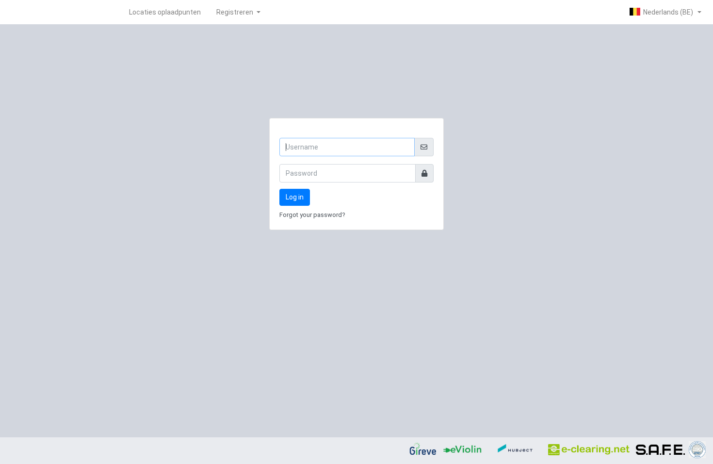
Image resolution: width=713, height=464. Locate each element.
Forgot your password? (312, 214)
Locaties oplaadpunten (165, 12)
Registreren (235, 12)
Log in (295, 197)
